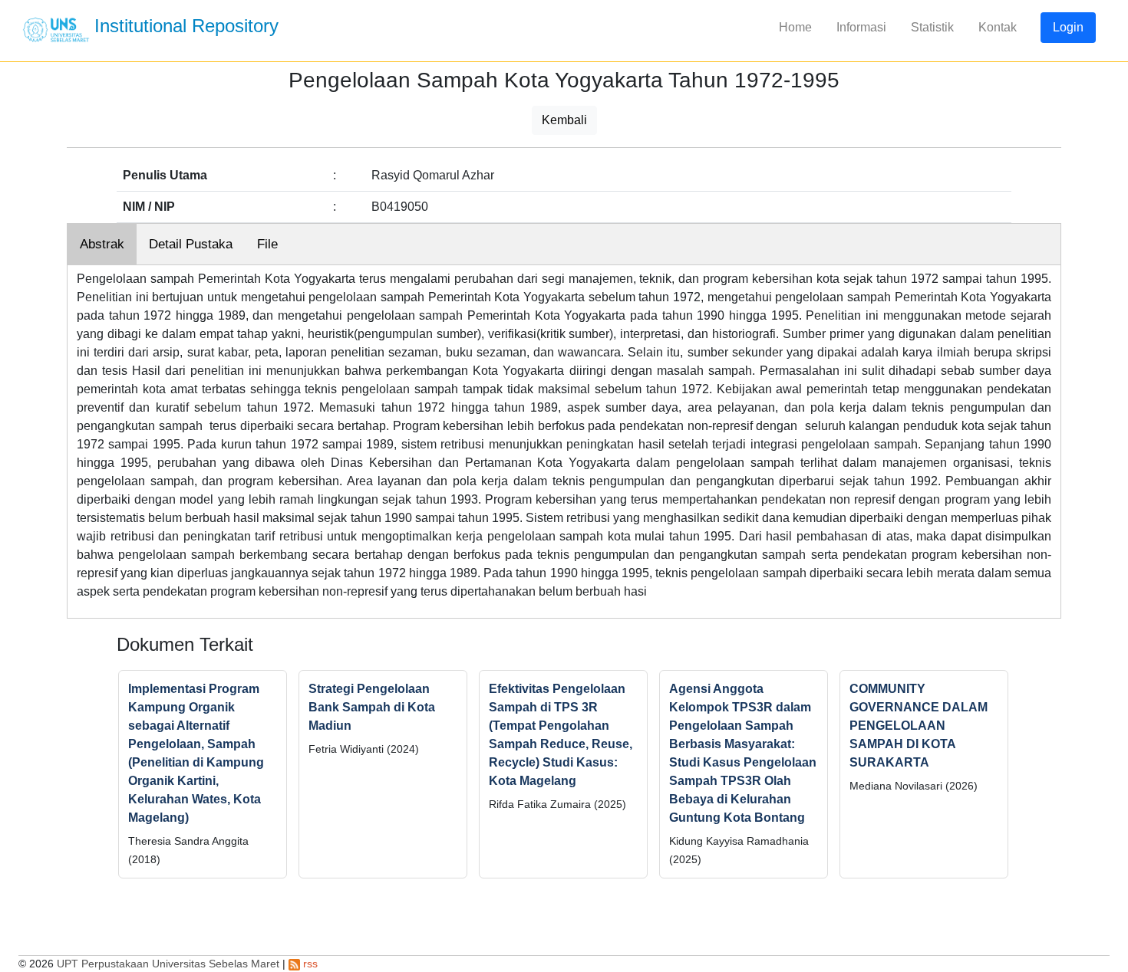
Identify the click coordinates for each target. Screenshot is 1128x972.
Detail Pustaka (191, 244)
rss (309, 963)
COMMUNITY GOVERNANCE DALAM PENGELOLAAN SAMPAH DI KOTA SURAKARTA (918, 725)
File (267, 244)
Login (1068, 27)
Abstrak (102, 244)
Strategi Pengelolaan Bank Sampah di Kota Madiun (371, 707)
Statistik (932, 27)
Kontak (997, 27)
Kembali (564, 119)
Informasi (861, 27)
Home (795, 27)
